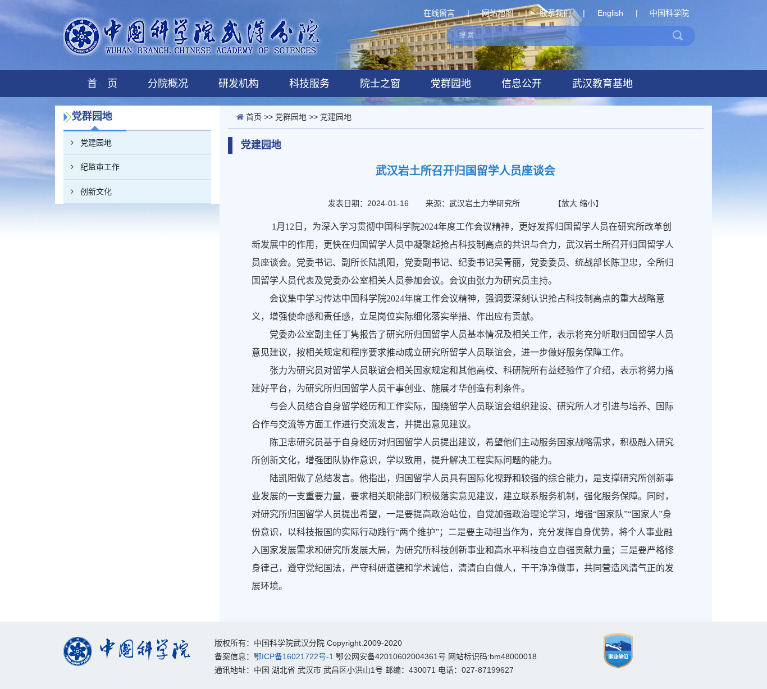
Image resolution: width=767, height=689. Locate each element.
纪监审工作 (100, 166)
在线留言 (439, 12)
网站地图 (497, 12)
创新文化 (96, 191)
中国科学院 (669, 12)
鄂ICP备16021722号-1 (294, 656)
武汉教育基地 (602, 83)
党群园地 (451, 83)
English (610, 12)
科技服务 (309, 83)
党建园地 (96, 142)
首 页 (102, 83)
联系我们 (555, 12)
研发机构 (238, 83)
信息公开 (521, 83)
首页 (254, 116)
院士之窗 (380, 83)
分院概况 (168, 83)
